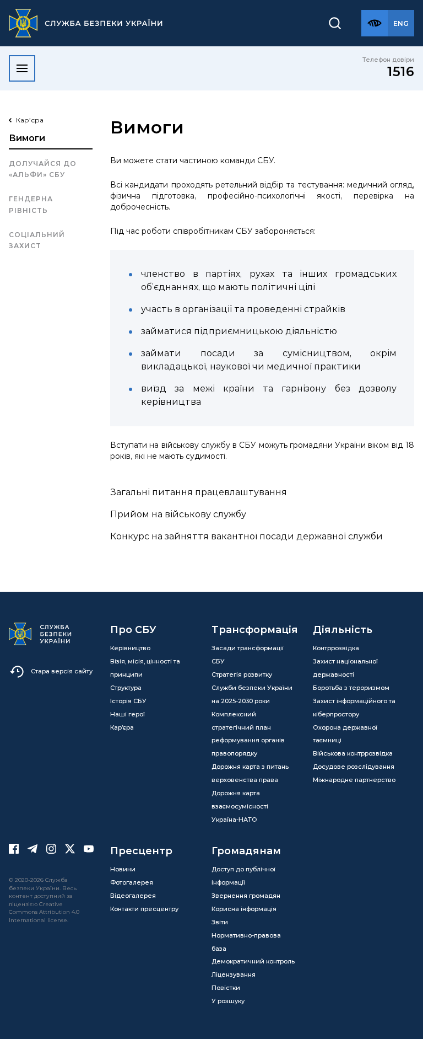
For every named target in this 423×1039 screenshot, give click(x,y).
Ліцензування (234, 974)
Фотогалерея (131, 882)
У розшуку (228, 1001)
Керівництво (130, 648)
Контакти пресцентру (144, 909)
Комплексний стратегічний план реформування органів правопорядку (248, 734)
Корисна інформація (244, 909)
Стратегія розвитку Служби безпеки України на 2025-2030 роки (252, 688)
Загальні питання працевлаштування (199, 492)
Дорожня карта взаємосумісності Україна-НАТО (240, 806)
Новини (122, 869)
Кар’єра (122, 727)
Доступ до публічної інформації (243, 875)
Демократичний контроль (253, 961)
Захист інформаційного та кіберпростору (354, 707)
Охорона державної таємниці (345, 734)
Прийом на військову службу (179, 514)
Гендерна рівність (31, 204)
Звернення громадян (246, 895)
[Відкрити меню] (22, 68)
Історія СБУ (128, 701)
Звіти (220, 922)
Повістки (226, 988)
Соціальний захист (37, 240)
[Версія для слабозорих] (374, 23)
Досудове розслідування (353, 766)
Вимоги (27, 138)
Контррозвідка (336, 648)
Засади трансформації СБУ (248, 654)
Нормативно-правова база (246, 941)
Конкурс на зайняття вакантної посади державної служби (247, 536)
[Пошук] (335, 23)
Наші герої (127, 714)
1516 (400, 71)
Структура (126, 688)
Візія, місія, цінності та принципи (145, 667)
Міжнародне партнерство (354, 780)
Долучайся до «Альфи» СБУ (43, 169)
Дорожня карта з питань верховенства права (250, 773)
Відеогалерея (133, 895)
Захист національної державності (345, 667)
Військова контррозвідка (353, 753)
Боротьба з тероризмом (351, 688)
